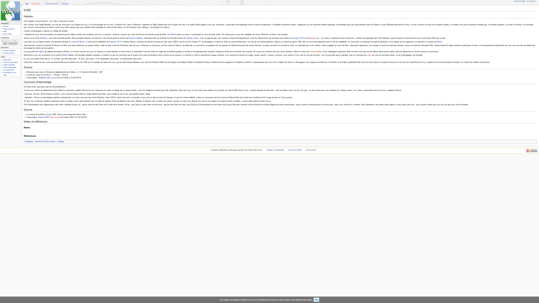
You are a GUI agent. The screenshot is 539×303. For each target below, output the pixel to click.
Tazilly (313, 38)
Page (27, 4)
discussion (52, 78)
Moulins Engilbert (136, 38)
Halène (173, 34)
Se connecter (531, 1)
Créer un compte (519, 1)
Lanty (368, 55)
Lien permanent (9, 70)
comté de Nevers (78, 42)
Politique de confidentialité (275, 150)
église (41, 52)
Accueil (6, 26)
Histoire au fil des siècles (45, 142)
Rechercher (5, 38)
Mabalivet (43, 78)
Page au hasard (9, 29)
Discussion (36, 4)
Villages (61, 142)
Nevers (439, 42)
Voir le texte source (51, 4)
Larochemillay (315, 52)
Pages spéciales (9, 65)
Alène (65, 55)
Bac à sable (8, 34)
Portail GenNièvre (10, 50)
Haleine (44, 38)
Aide (5, 31)
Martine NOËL (44, 117)
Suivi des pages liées (11, 62)
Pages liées (7, 60)
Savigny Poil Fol (298, 38)
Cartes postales (9, 53)
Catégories (29, 142)
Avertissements (311, 150)
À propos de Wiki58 (295, 150)
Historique (65, 4)
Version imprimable (10, 67)
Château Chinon (192, 38)
